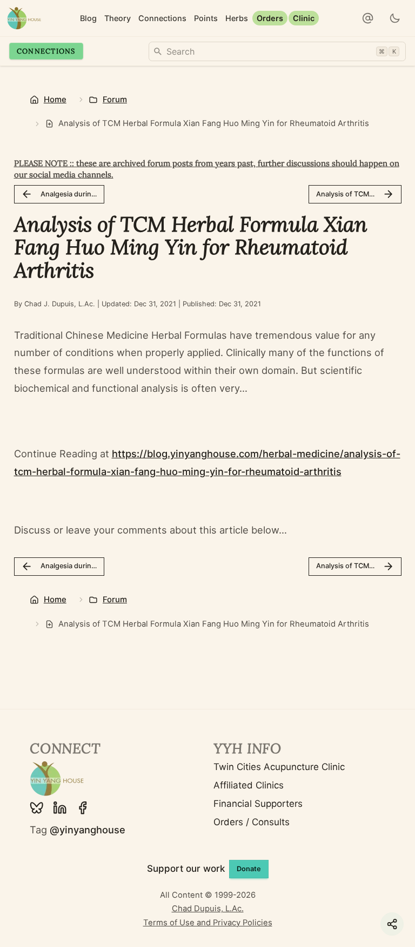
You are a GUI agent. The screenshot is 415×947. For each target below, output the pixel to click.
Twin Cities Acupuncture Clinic (279, 766)
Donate (249, 869)
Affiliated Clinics (248, 785)
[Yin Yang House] (24, 18)
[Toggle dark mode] (395, 18)
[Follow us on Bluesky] (37, 808)
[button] (368, 18)
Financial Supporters (258, 803)
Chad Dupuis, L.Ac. (208, 908)
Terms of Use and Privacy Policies (207, 923)
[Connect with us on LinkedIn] (60, 808)
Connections (46, 51)
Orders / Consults (251, 822)
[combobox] (277, 51)
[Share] (392, 924)
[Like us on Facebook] (83, 808)
